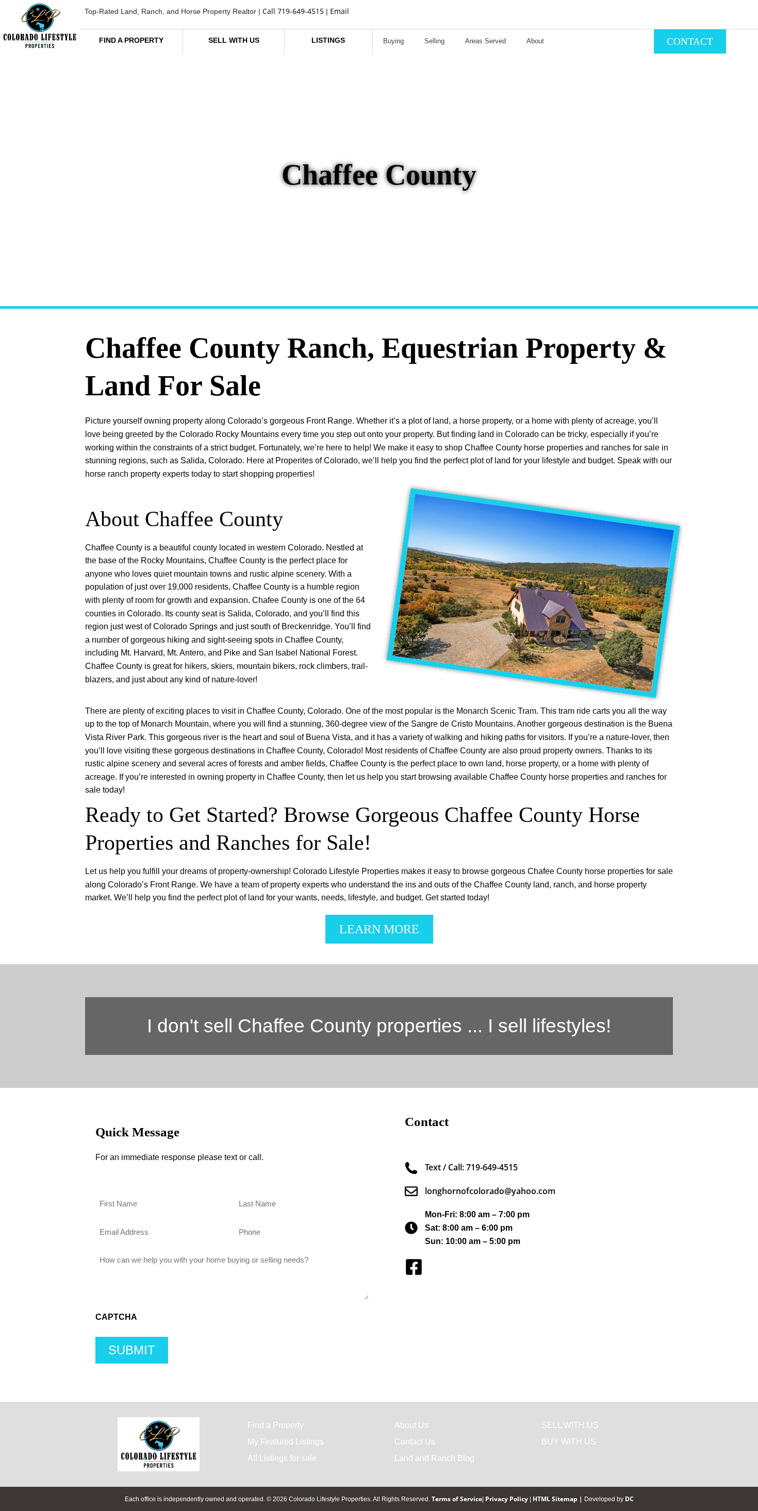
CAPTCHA (116, 1317)
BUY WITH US (568, 1441)
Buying (393, 41)
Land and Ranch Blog (434, 1458)
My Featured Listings (286, 1441)
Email (339, 11)
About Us (411, 1425)
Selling (434, 41)
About (535, 41)
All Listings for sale (282, 1458)
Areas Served (485, 41)
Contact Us (414, 1441)
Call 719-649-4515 (293, 11)
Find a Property (276, 1425)
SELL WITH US (570, 1425)
